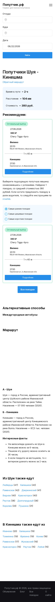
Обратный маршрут (13, 82)
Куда (5, 27)
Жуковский (29, 541)
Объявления (9, 591)
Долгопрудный (27, 500)
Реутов (9, 500)
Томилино (10, 536)
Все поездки (28, 289)
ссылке (6, 199)
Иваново (10, 531)
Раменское (11, 490)
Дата (5, 40)
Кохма (42, 536)
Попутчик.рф (13, 5)
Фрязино (27, 536)
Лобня (43, 547)
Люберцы (10, 485)
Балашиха (28, 485)
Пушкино (26, 506)
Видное (9, 495)
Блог (22, 591)
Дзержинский (31, 490)
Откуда (6, 13)
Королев (9, 506)
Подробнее (27, 172)
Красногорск (27, 495)
